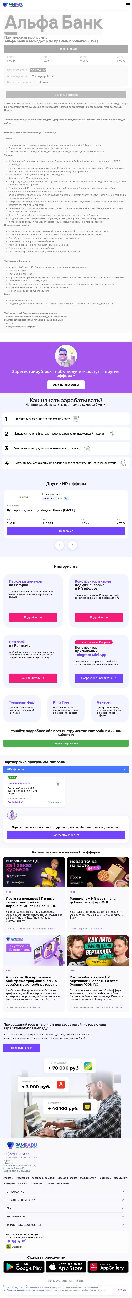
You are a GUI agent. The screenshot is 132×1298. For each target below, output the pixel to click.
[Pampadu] (13, 5)
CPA (9, 1208)
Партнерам (105, 1177)
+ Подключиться (66, 48)
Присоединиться (21, 1047)
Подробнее (66, 531)
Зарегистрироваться (66, 384)
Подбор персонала (19, 783)
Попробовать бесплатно (97, 678)
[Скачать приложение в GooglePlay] (24, 1267)
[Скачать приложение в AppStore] (65, 1267)
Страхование (15, 1191)
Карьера (23, 1183)
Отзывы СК (120, 1177)
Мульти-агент (88, 1177)
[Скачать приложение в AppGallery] (108, 1267)
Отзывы (49, 1183)
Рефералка (63, 1183)
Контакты (36, 1183)
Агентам (8, 1177)
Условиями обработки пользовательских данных (28, 1290)
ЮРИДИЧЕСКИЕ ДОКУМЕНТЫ (24, 1224)
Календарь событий (43, 1177)
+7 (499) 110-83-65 (16, 1154)
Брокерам (9, 1183)
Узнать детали (30, 678)
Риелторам (22, 1177)
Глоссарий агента (67, 1177)
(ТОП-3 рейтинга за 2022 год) (104, 103)
